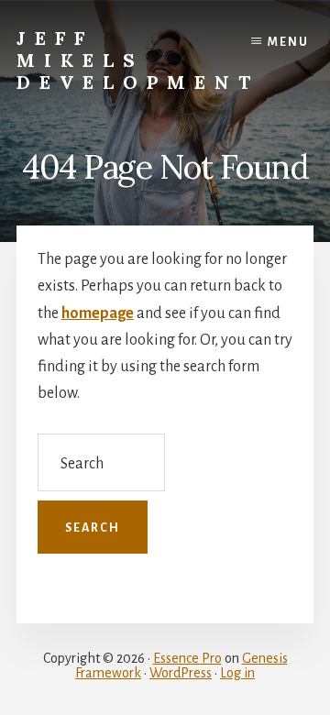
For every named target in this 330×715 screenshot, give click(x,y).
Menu (288, 42)
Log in (237, 673)
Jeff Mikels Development (137, 60)
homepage (97, 313)
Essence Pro (187, 658)
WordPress (180, 673)
